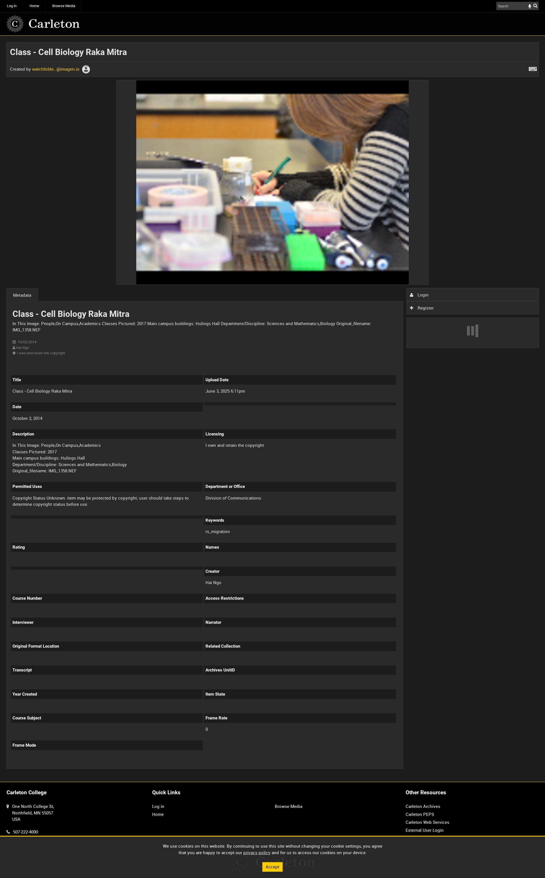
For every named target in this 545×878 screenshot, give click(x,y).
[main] (273, 408)
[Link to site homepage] (43, 23)
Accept (272, 866)
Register (425, 308)
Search (535, 5)
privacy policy (257, 852)
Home (34, 5)
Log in (11, 5)
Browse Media (63, 5)
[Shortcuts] (533, 68)
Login (422, 295)
